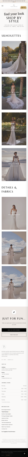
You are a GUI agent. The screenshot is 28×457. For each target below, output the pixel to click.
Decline (2, 455)
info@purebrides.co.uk (6, 378)
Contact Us (4, 429)
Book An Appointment (14, 330)
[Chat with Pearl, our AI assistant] (24, 453)
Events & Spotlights (6, 414)
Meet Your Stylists (6, 426)
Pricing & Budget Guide (7, 416)
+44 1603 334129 (5, 374)
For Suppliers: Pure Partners (8, 431)
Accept (8, 455)
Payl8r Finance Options (7, 424)
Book (24, 7)
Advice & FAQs (5, 418)
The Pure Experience (6, 422)
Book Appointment (6, 409)
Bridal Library (5, 420)
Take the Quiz (14, 334)
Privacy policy (10, 452)
